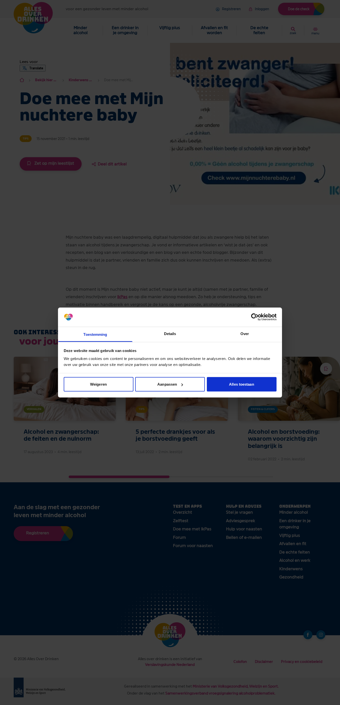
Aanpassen (167, 384)
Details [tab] (170, 333)
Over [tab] (244, 333)
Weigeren (98, 384)
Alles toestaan (241, 384)
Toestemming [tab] (95, 334)
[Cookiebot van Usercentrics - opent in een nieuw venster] (255, 317)
